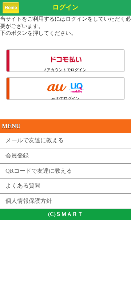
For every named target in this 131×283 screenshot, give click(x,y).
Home (11, 7)
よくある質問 (22, 185)
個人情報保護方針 (28, 201)
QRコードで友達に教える (38, 171)
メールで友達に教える (34, 140)
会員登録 (17, 155)
